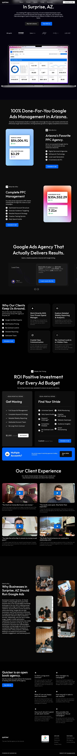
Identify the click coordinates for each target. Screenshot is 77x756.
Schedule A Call (69, 2)
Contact (56, 742)
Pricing (42, 2)
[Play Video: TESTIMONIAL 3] (19, 526)
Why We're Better (32, 23)
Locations (56, 738)
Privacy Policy (57, 744)
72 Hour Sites (71, 753)
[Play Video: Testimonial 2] (57, 526)
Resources (50, 2)
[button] (40, 289)
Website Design (71, 738)
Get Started (23, 435)
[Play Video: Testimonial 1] (57, 493)
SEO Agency (70, 740)
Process (28, 2)
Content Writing (71, 742)
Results (35, 2)
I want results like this (46, 281)
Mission (21, 2)
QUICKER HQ (13, 753)
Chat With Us (46, 23)
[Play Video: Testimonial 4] (19, 493)
